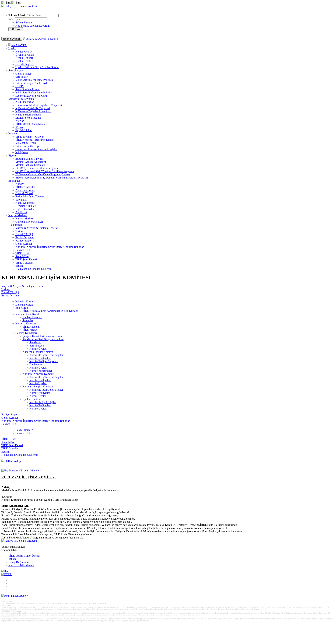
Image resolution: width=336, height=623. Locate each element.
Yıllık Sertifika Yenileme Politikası (34, 79)
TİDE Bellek (22, 253)
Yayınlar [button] (13, 133)
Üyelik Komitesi (31, 399)
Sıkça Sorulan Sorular (27, 89)
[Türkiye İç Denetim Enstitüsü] (19, 6)
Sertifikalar (21, 76)
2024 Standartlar (24, 101)
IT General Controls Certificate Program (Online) (42, 174)
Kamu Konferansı (25, 202)
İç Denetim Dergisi (25, 142)
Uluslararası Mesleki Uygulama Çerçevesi (38, 105)
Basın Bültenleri (24, 429)
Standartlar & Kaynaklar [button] (21, 98)
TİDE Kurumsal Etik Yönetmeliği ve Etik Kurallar (50, 310)
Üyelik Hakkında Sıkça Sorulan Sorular (37, 67)
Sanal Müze (22, 256)
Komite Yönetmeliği (40, 370)
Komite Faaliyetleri (40, 358)
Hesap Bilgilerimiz (18, 562)
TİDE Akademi (31, 326)
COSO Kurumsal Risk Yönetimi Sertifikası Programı (44, 171)
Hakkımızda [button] (15, 224)
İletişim (19, 265)
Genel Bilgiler (23, 73)
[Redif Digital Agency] (14, 595)
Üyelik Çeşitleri (24, 57)
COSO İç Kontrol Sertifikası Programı (36, 168)
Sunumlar (27, 320)
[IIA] (4, 571)
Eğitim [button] (12, 155)
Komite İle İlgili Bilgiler (42, 402)
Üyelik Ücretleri (24, 60)
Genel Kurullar (23, 243)
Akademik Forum (25, 190)
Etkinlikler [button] (14, 180)
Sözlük (19, 127)
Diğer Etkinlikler (24, 209)
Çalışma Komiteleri (26, 332)
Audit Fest (21, 212)
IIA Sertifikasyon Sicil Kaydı (31, 83)
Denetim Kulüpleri (25, 205)
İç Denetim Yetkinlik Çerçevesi (32, 108)
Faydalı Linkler (23, 130)
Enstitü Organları (24, 237)
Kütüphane (21, 152)
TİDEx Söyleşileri (25, 187)
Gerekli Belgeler (24, 64)
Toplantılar (21, 199)
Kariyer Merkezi (24, 218)
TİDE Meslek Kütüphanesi (30, 123)
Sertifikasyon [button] (15, 70)
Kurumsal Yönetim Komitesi (38, 373)
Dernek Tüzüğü (24, 234)
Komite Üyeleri (38, 348)
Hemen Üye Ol (23, 51)
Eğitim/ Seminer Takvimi (29, 158)
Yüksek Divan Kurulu (27, 314)
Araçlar (19, 120)
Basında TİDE (23, 249)
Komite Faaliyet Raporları (43, 361)
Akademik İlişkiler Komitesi (38, 351)
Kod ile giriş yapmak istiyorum (32, 25)
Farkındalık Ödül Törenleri (30, 196)
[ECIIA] (6, 574)
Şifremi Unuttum (24, 22)
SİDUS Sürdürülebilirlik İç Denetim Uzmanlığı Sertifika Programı (51, 177)
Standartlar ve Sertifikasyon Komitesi (43, 339)
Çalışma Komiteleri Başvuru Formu (42, 336)
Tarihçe (19, 231)
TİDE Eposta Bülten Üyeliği (24, 555)
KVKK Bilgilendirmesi (21, 565)
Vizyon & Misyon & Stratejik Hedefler (36, 227)
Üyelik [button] (12, 48)
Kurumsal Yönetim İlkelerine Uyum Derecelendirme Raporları (49, 246)
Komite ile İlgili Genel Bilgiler (46, 355)
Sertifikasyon (36, 345)
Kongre (19, 183)
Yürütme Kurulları (25, 323)
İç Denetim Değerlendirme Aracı (33, 111)
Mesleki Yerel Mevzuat (28, 117)
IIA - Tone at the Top (27, 146)
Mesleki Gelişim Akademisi (30, 161)
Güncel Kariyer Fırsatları (29, 221)
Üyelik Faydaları (24, 54)
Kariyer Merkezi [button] (17, 215)
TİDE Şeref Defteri (26, 259)
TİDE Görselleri (24, 262)
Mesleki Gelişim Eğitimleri (30, 164)
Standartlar (35, 342)
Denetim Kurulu (24, 304)
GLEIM (19, 86)
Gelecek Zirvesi (24, 193)
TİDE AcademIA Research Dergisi (34, 139)
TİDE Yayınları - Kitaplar (29, 136)
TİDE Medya (29, 329)
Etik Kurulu (22, 307)
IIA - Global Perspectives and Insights (36, 149)
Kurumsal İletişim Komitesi (37, 386)
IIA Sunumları (37, 364)
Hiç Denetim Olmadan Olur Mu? (33, 268)
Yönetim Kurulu (24, 301)
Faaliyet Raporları (25, 240)
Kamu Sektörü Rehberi (28, 114)
